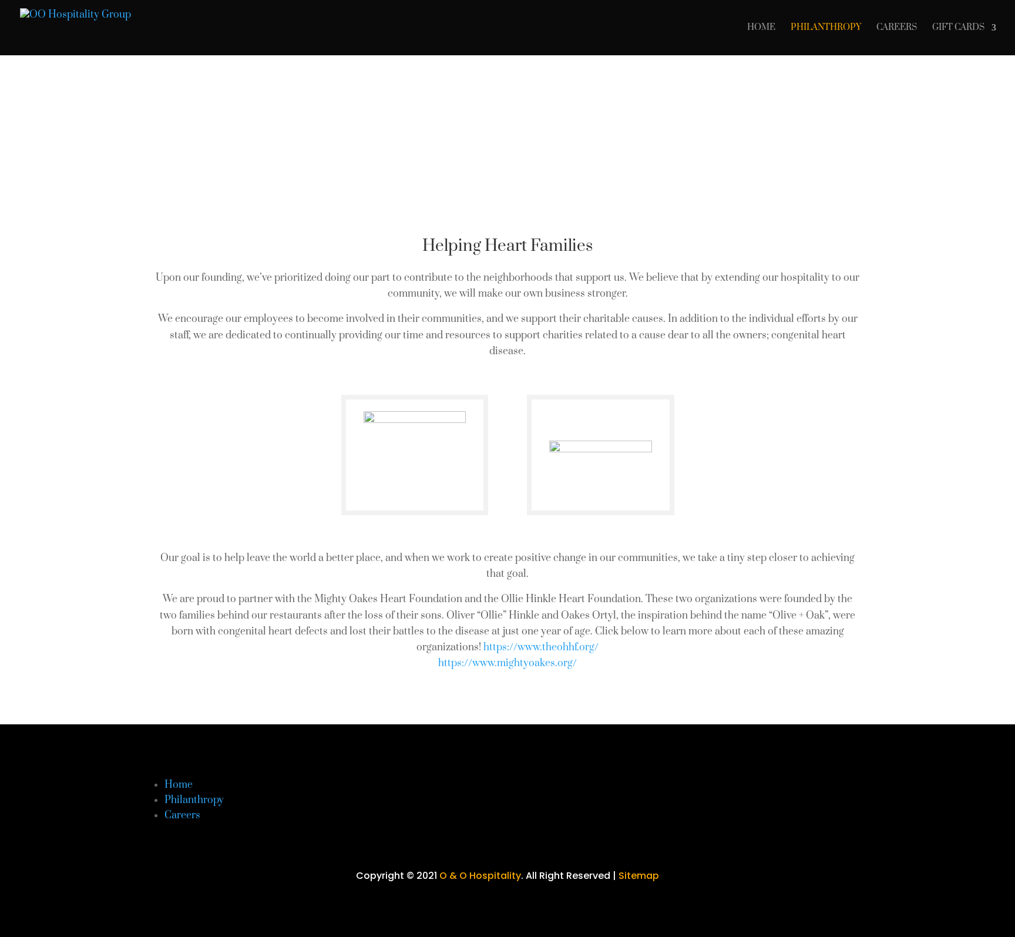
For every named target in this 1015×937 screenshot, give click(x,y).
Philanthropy (826, 28)
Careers (896, 28)
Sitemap (639, 875)
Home (761, 28)
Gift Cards (958, 28)
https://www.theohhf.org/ (541, 647)
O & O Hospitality (480, 875)
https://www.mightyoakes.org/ (507, 663)
